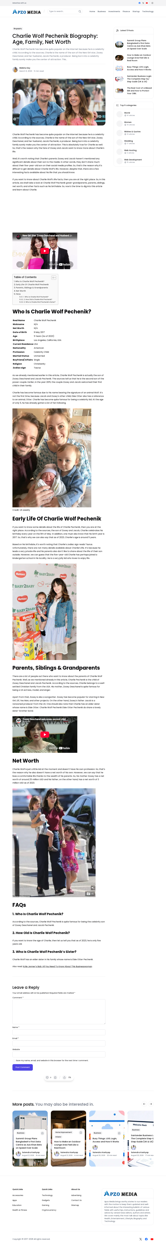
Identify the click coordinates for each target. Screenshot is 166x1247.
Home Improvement (64, 1132)
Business (20, 1133)
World (127, 113)
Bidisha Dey (24, 68)
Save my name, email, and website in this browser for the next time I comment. (52, 1060)
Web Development (133, 160)
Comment (17, 997)
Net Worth (21, 291)
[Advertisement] (58, 210)
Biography (18, 28)
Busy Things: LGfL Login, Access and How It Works (139, 68)
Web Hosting (130, 150)
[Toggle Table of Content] (52, 277)
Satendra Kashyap (31, 1152)
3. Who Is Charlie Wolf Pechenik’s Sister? (39, 302)
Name (15, 1027)
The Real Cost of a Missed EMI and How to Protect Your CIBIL (139, 91)
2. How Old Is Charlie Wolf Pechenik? (38, 299)
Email (15, 1038)
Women (128, 122)
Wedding (128, 141)
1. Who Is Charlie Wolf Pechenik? (35, 297)
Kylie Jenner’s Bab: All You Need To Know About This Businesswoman (57, 966)
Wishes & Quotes (132, 131)
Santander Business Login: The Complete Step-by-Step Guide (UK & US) (139, 79)
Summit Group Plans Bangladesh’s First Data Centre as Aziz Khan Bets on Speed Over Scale (138, 44)
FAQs (18, 294)
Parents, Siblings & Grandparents (32, 287)
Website (16, 1049)
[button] (152, 3)
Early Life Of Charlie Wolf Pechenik (32, 284)
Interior (58, 1137)
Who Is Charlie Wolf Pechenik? (29, 281)
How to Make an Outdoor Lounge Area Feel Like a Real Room (139, 58)
